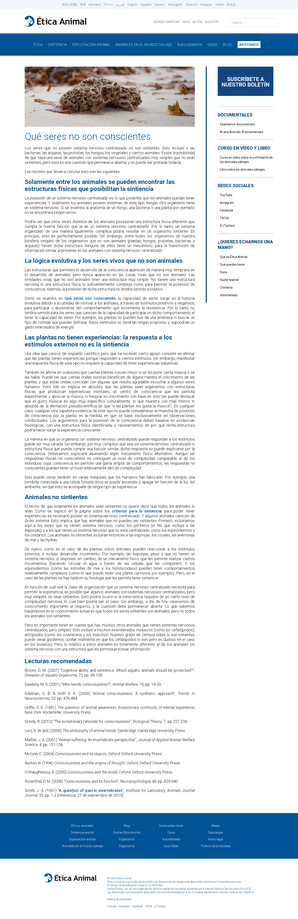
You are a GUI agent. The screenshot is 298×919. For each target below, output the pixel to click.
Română (95, 4)
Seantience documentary (237, 124)
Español (145, 4)
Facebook (226, 210)
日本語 (231, 4)
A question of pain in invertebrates (90, 790)
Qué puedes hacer (232, 264)
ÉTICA (38, 44)
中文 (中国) (69, 4)
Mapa (215, 825)
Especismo (127, 839)
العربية (120, 4)
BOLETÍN (211, 22)
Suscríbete (171, 846)
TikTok (224, 218)
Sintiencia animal (82, 832)
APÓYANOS (249, 44)
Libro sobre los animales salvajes (242, 169)
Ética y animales (82, 825)
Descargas (215, 832)
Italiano (159, 4)
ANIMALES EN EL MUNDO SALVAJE (143, 44)
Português (175, 4)
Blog (127, 825)
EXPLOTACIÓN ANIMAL (91, 44)
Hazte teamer (229, 280)
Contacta (226, 287)
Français (206, 4)
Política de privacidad (215, 846)
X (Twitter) (227, 225)
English (132, 4)
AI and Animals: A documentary (241, 132)
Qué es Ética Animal (233, 257)
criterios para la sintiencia (136, 511)
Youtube (111, 906)
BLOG (227, 44)
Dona (223, 272)
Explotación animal (82, 839)
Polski (219, 4)
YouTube (226, 195)
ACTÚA (197, 22)
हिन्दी (83, 4)
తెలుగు (108, 4)
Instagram (227, 202)
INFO (186, 22)
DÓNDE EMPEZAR (166, 22)
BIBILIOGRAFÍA (189, 44)
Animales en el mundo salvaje (82, 846)
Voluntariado (229, 295)
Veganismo (127, 846)
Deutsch (191, 4)
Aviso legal (215, 839)
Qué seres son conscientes (90, 298)
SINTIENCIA (57, 44)
